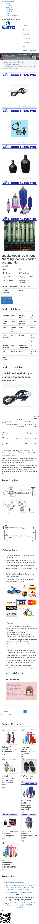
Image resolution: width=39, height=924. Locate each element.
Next (10, 714)
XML (31, 905)
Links (28, 905)
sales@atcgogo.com (8, 1)
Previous (5, 711)
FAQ (7, 13)
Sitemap (18, 907)
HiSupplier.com (11, 905)
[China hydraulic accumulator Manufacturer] (9, 25)
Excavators (11, 889)
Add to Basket (7, 302)
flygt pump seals (29, 887)
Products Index (21, 905)
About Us (9, 7)
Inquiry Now (7, 298)
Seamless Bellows (20, 885)
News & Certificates (12, 16)
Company (9, 11)
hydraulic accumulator (23, 889)
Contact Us (9, 9)
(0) (36, 1)
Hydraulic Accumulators (12, 64)
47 (6, 714)
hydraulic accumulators (16, 882)
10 (34, 711)
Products (9, 5)
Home (8, 3)
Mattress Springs (16, 887)
